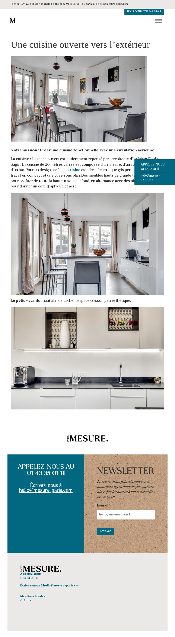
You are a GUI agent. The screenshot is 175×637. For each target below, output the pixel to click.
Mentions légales (32, 596)
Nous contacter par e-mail (144, 12)
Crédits (25, 600)
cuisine (74, 170)
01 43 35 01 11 (150, 169)
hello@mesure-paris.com (46, 490)
